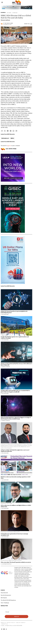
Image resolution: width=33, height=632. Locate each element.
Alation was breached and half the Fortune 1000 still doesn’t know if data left (16, 364)
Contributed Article (6, 563)
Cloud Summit (4, 592)
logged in (9, 145)
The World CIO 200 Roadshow (8, 600)
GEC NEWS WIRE (9, 23)
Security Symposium (6, 595)
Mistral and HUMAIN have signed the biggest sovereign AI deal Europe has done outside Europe (16, 418)
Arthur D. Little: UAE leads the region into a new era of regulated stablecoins (15, 450)
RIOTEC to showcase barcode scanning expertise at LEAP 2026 (15, 477)
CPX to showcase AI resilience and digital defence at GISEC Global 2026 (16, 506)
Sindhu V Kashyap (6, 366)
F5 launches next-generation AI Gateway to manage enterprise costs (14, 534)
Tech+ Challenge (5, 602)
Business (3, 12)
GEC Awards (4, 597)
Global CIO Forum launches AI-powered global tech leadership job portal (14, 312)
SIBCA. (12, 138)
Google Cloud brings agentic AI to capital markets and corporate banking (15, 337)
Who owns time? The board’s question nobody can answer (16, 562)
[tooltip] (2, 131)
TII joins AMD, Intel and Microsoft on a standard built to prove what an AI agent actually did (15, 391)
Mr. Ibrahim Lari (5, 138)
